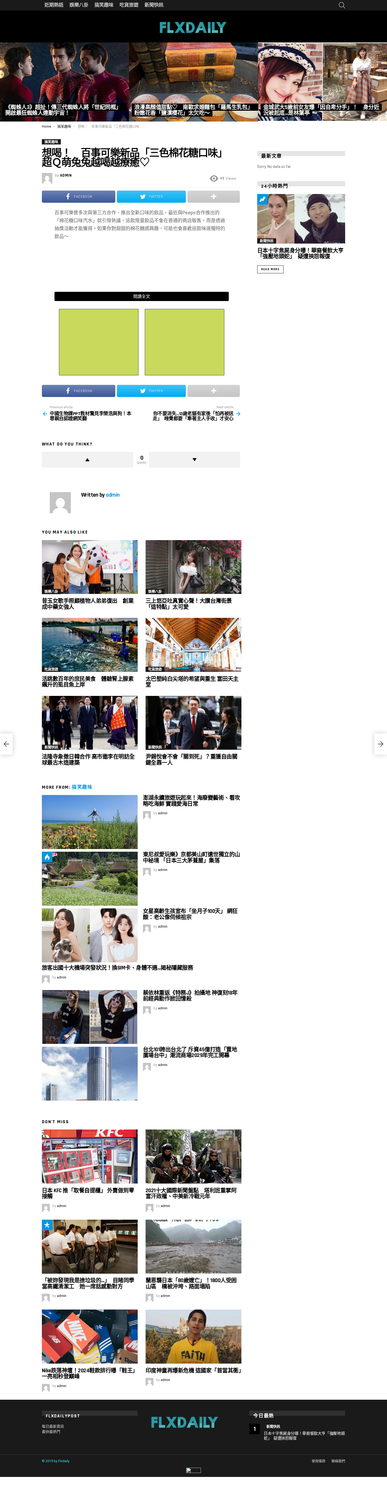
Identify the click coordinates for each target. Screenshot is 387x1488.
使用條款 (318, 1461)
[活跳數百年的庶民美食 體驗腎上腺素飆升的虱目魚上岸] (90, 645)
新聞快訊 (154, 5)
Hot (47, 857)
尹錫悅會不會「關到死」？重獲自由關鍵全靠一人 (191, 759)
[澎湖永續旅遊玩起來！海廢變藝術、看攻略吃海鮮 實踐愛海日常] (90, 822)
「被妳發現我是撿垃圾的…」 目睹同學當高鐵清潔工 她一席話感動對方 (88, 1283)
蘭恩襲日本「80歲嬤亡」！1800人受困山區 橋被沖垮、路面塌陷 (191, 1283)
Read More (270, 269)
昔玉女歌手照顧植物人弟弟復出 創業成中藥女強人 (87, 603)
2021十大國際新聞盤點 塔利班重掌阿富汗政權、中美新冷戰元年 (191, 1193)
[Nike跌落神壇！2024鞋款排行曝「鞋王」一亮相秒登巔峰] (90, 1337)
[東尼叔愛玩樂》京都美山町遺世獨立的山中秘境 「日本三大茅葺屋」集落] (90, 879)
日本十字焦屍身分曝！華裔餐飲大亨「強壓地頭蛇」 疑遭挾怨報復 (300, 253)
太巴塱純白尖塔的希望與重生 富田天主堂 (192, 681)
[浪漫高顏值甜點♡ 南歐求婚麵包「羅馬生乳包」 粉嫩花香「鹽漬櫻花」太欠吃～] (193, 82)
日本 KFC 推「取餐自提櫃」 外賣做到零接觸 (88, 1193)
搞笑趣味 (104, 5)
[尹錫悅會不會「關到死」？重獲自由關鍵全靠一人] (193, 723)
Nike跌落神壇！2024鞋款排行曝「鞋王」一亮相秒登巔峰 (88, 1373)
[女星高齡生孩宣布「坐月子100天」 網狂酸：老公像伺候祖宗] (90, 935)
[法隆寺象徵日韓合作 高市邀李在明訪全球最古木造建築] (90, 723)
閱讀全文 (141, 296)
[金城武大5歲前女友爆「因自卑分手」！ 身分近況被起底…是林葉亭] (322, 82)
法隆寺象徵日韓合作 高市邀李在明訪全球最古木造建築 (88, 759)
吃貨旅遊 (129, 5)
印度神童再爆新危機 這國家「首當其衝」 (195, 1370)
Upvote (87, 460)
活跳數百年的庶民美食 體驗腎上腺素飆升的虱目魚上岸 (87, 681)
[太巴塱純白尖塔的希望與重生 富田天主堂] (193, 645)
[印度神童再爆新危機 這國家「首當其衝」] (193, 1337)
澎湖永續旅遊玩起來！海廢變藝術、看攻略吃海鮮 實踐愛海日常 (191, 800)
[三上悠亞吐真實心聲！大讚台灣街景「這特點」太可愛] (193, 567)
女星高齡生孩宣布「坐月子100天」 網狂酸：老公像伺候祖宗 (190, 914)
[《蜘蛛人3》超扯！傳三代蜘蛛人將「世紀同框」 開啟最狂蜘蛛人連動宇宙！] (64, 82)
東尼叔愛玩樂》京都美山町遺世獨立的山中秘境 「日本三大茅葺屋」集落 (191, 857)
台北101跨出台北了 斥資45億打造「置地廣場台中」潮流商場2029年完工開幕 (190, 1052)
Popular (47, 1225)
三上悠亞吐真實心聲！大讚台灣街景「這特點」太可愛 (189, 603)
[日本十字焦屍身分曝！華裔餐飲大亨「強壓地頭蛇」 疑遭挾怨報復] (301, 219)
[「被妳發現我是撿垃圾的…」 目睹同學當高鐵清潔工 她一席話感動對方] (90, 1247)
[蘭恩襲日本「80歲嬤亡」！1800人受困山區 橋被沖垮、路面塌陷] (193, 1247)
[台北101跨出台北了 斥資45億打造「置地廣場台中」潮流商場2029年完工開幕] (90, 1074)
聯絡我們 (338, 1461)
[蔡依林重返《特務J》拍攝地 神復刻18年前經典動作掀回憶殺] (90, 1017)
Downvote (194, 460)
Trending (262, 199)
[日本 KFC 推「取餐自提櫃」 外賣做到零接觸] (90, 1157)
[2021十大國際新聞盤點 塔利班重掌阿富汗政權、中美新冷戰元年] (193, 1157)
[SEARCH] (342, 5)
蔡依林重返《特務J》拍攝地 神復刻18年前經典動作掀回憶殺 (190, 995)
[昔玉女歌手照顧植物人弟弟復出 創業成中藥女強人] (90, 567)
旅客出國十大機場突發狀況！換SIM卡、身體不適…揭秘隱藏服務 (117, 967)
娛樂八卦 (79, 5)
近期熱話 (53, 5)
